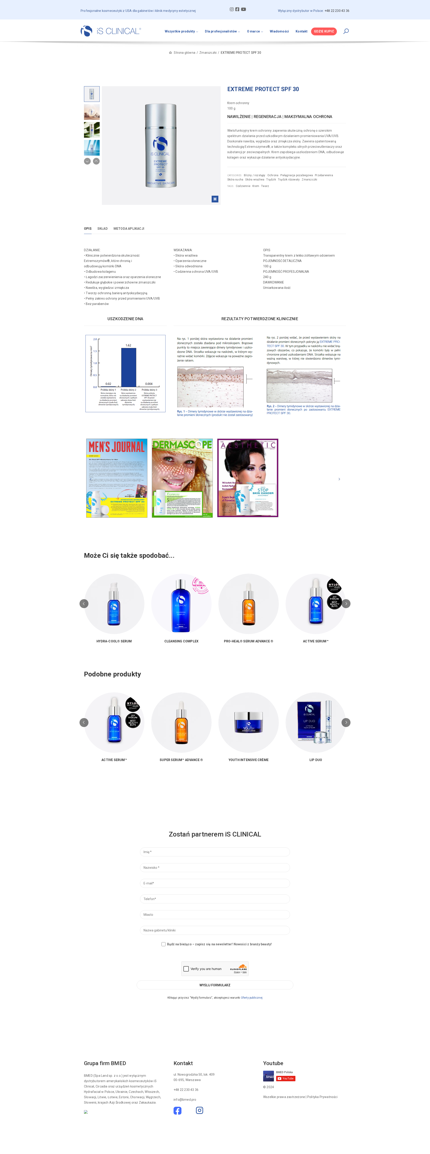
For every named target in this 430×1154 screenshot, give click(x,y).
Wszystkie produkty (180, 31)
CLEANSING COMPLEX (181, 641)
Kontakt (301, 31)
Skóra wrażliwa (254, 179)
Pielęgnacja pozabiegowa (296, 175)
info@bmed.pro (185, 1099)
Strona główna (184, 52)
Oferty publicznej (251, 997)
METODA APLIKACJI (129, 228)
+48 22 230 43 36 (186, 1090)
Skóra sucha (235, 179)
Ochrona (272, 175)
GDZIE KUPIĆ (324, 31)
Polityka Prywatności (322, 1097)
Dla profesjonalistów (221, 31)
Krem (255, 186)
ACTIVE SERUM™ (316, 641)
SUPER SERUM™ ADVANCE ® (181, 760)
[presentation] (84, 603)
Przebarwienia (324, 175)
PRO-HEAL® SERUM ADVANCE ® (248, 641)
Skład (102, 228)
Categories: (234, 175)
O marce (253, 31)
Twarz (265, 186)
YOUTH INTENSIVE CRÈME (249, 760)
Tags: (230, 186)
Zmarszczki (208, 52)
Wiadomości (279, 31)
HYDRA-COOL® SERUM (114, 641)
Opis (88, 228)
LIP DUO (316, 760)
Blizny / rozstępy (254, 175)
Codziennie (243, 186)
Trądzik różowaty (289, 179)
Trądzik (271, 179)
